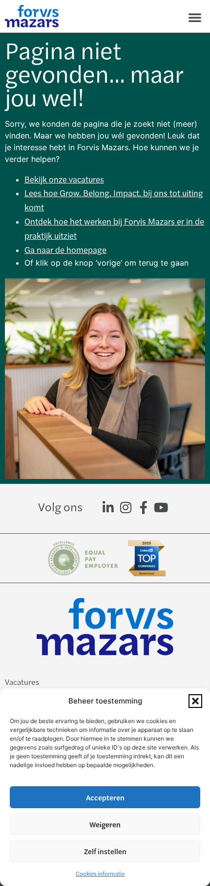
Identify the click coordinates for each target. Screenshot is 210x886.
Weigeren (105, 824)
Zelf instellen (105, 851)
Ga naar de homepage (65, 249)
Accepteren (105, 797)
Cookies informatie (100, 873)
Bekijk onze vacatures (64, 179)
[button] (195, 701)
